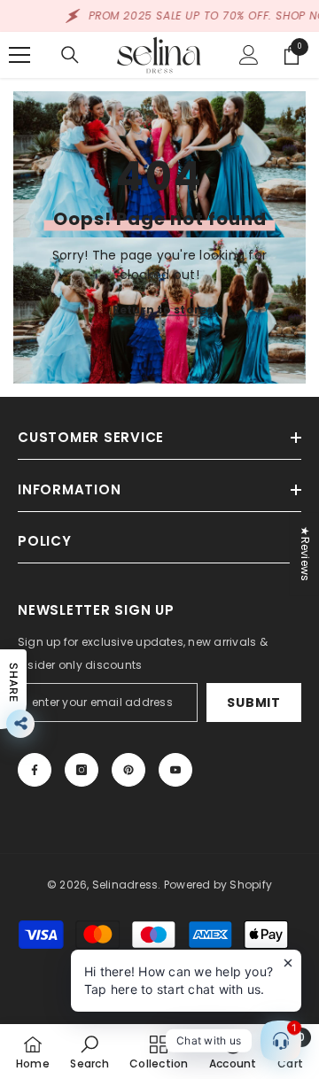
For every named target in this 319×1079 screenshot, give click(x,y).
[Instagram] (81, 770)
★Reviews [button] (305, 553)
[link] (89, 1051)
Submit (253, 702)
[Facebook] (34, 770)
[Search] (70, 55)
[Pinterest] (128, 770)
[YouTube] (175, 770)
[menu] (19, 55)
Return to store (160, 309)
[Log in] (249, 55)
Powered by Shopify (218, 884)
